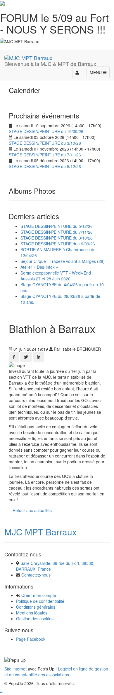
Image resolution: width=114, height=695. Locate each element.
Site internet (15, 669)
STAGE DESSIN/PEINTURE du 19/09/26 (46, 131)
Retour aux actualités (32, 510)
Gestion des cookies (34, 618)
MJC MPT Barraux (40, 531)
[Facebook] (14, 357)
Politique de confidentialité (40, 601)
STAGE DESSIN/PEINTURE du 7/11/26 (45, 155)
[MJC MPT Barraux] (28, 57)
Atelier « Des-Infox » (39, 267)
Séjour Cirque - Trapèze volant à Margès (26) (62, 261)
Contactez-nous (36, 575)
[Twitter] (26, 357)
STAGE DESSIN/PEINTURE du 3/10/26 (45, 143)
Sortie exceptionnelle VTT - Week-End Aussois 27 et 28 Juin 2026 (55, 276)
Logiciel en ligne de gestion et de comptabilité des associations (56, 671)
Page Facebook (30, 639)
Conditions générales (35, 607)
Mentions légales (31, 613)
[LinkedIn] (38, 357)
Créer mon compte (38, 595)
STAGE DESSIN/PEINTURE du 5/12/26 (45, 166)
